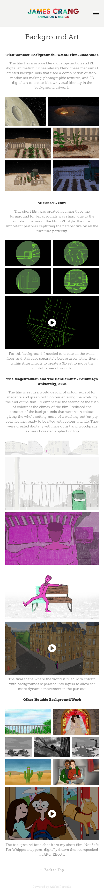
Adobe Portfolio (60, 886)
